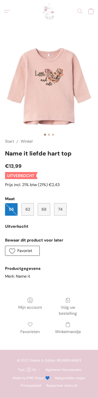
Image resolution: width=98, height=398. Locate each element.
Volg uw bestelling (68, 310)
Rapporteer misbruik (62, 385)
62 (27, 209)
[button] (48, 11)
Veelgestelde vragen (70, 378)
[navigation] (28, 369)
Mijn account (30, 307)
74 (60, 209)
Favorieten (30, 331)
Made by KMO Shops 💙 (31, 378)
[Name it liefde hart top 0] (49, 86)
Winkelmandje (68, 331)
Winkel (27, 141)
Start (9, 141)
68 (43, 209)
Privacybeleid (31, 385)
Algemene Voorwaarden (63, 369)
